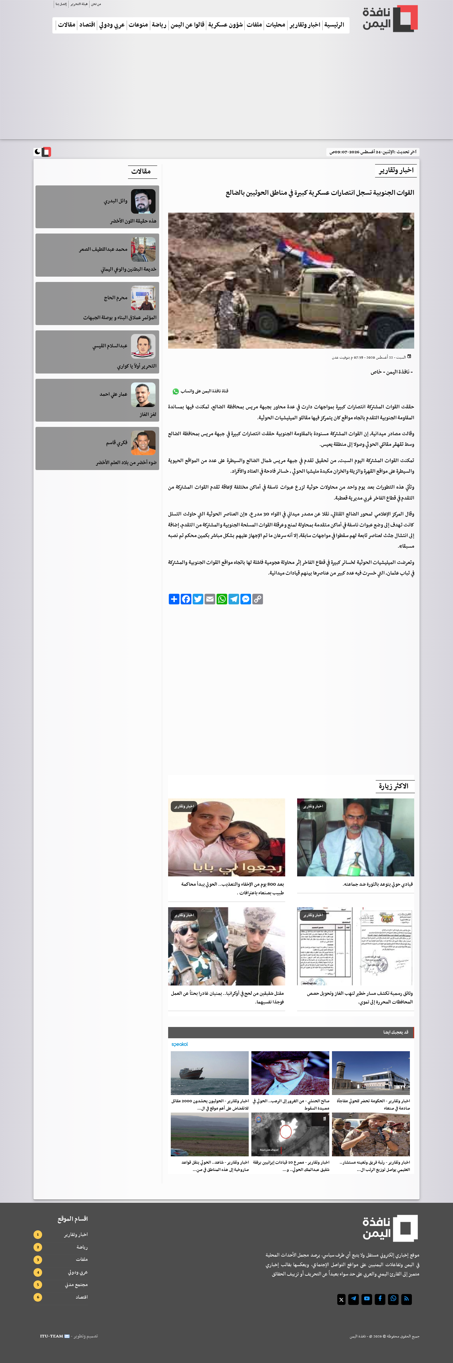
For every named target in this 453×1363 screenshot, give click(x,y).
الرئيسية (334, 25)
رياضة (159, 25)
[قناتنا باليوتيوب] (366, 1299)
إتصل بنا (61, 4)
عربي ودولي (112, 25)
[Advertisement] (226, 89)
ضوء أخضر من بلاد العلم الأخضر (126, 462)
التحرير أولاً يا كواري (137, 366)
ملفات (254, 25)
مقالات (66, 25)
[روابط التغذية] (406, 1299)
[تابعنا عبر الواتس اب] (393, 1299)
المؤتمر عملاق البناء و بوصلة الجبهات (120, 317)
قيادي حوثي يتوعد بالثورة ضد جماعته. (378, 884)
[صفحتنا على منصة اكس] (341, 1299)
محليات (275, 25)
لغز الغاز (148, 414)
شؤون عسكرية (225, 25)
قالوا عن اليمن (187, 25)
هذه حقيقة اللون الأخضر (133, 221)
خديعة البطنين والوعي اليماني (129, 269)
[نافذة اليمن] (390, 18)
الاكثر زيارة (393, 786)
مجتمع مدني (76, 1284)
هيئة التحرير (79, 4)
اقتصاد (87, 25)
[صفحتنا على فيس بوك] (380, 1299)
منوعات (138, 25)
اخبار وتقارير (304, 25)
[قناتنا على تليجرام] (353, 1299)
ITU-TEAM (51, 1336)
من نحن (96, 4)
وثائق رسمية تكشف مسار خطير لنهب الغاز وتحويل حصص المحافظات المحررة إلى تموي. (360, 997)
